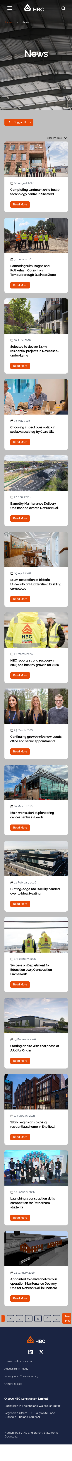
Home (9, 22)
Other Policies (13, 1383)
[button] (18, 122)
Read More (20, 204)
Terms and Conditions (18, 1361)
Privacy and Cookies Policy (21, 1376)
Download (11, 1436)
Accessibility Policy (16, 1368)
